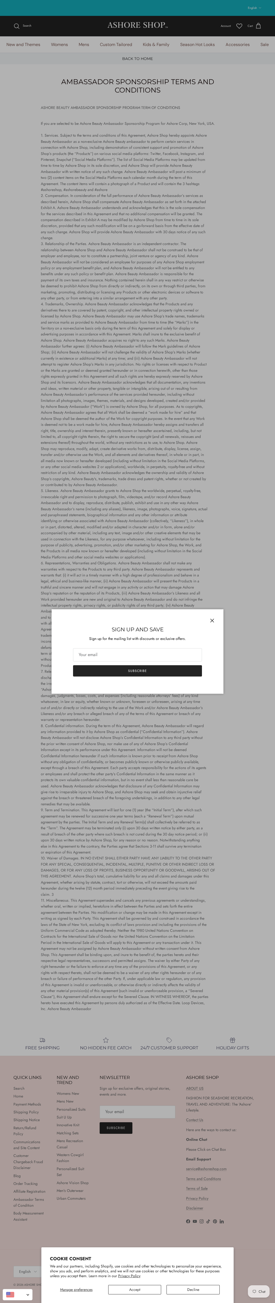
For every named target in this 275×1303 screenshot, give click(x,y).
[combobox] (17, 1294)
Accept (134, 1289)
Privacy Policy (129, 1276)
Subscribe (137, 670)
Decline (193, 1289)
